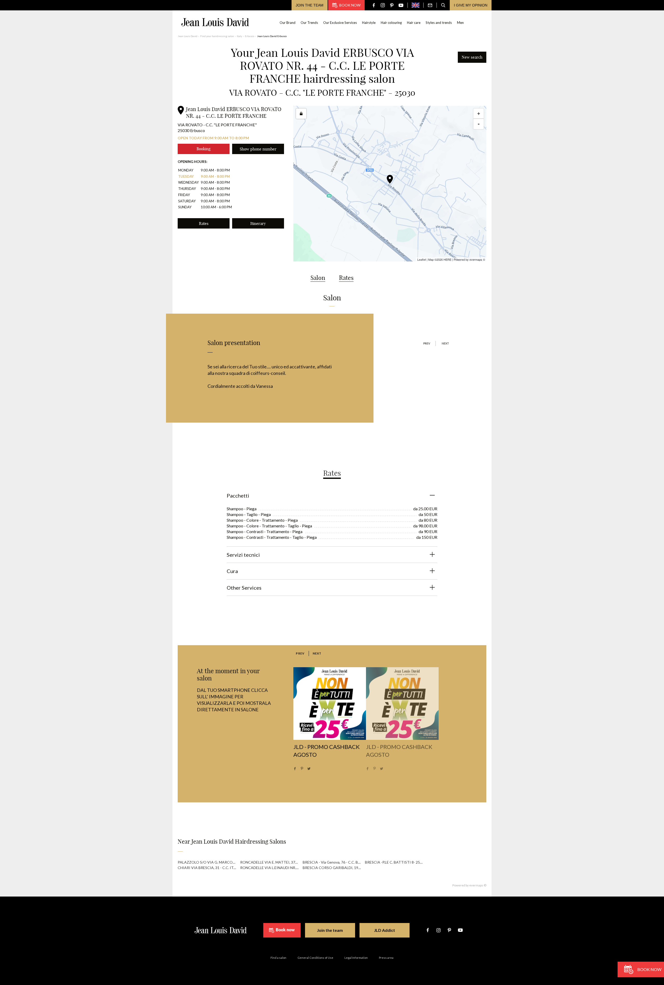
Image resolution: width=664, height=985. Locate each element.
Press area (386, 957)
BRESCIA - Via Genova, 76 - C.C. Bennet (335, 862)
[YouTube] (400, 5)
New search (472, 57)
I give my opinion (470, 5)
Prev (426, 343)
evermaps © (477, 885)
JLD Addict (384, 930)
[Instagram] (382, 5)
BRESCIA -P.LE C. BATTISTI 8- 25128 (395, 862)
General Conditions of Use (315, 957)
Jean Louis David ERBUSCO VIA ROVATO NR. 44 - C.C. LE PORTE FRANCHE (233, 112)
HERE (447, 259)
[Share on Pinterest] (301, 768)
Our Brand (287, 22)
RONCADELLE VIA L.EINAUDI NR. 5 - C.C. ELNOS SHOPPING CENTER (298, 867)
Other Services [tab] (244, 587)
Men (460, 22)
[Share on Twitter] (308, 768)
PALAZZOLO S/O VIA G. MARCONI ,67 (210, 862)
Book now (350, 5)
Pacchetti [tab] (238, 495)
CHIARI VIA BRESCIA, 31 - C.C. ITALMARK (213, 867)
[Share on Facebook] (294, 768)
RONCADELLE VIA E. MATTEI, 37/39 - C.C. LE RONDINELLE (289, 862)
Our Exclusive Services (340, 22)
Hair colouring (391, 22)
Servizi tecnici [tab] (243, 555)
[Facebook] (373, 5)
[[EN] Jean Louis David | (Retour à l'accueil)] (215, 22)
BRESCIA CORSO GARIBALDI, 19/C (332, 867)
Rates (204, 223)
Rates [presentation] (332, 473)
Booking (204, 148)
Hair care (413, 22)
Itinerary (258, 223)
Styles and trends (439, 22)
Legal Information (356, 957)
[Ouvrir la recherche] (443, 5)
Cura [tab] (232, 571)
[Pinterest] (391, 5)
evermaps (475, 259)
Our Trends (309, 22)
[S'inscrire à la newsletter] (430, 5)
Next (445, 343)
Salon (317, 277)
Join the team (309, 5)
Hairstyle (369, 22)
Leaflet (421, 259)
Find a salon (278, 957)
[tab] (332, 469)
